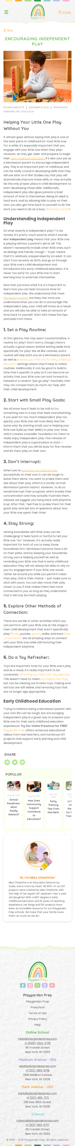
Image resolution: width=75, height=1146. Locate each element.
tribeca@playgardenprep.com (37, 1121)
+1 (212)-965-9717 (37, 1125)
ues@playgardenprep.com (37, 1066)
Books (15, 633)
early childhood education (27, 158)
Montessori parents (15, 298)
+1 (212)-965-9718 (37, 1070)
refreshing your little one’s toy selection (44, 674)
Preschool (37, 1007)
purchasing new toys (53, 679)
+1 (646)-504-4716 (37, 1043)
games (36, 633)
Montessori (60, 107)
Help (37, 1025)
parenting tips (11, 111)
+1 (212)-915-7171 (37, 1098)
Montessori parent (57, 209)
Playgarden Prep (14, 730)
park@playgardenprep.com (37, 1093)
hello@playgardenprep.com (37, 1039)
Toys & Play (27, 111)
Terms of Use (37, 1013)
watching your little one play (39, 470)
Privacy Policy (37, 1019)
